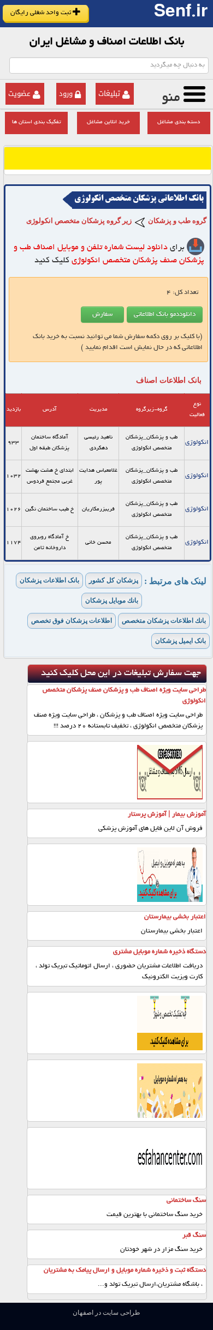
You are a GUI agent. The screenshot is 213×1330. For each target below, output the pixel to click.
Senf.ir (181, 13)
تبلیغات (109, 93)
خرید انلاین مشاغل (108, 122)
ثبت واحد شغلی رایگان (41, 12)
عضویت (19, 93)
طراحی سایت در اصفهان (106, 1312)
